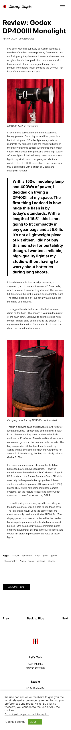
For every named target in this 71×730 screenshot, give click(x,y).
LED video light (33, 140)
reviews (41, 561)
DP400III (15, 555)
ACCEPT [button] (35, 721)
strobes (51, 561)
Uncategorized (26, 38)
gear (45, 555)
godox (54, 555)
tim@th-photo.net (35, 668)
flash (37, 555)
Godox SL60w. (15, 457)
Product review (26, 561)
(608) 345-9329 (35, 664)
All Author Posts (16, 587)
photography (10, 561)
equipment (27, 555)
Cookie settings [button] (15, 721)
